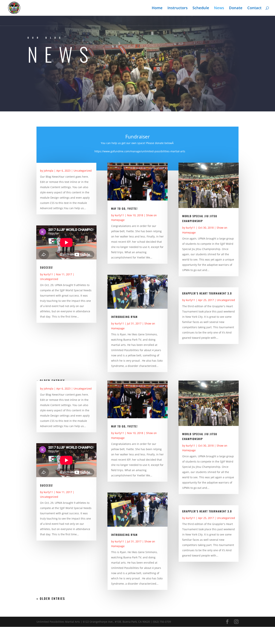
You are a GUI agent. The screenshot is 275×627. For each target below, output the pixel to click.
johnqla (48, 170)
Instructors (177, 8)
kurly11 (48, 274)
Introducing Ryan (124, 317)
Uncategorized (83, 170)
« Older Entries (50, 598)
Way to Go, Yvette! (124, 208)
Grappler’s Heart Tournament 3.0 (207, 293)
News (219, 8)
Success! (46, 267)
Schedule (200, 8)
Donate (235, 8)
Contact (254, 8)
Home (157, 8)
